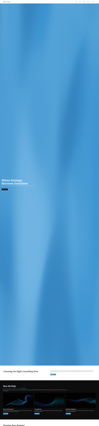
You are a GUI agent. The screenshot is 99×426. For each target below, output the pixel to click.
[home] (7, 1)
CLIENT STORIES (5, 189)
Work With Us (53, 374)
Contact (93, 1)
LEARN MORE (5, 413)
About (76, 1)
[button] (80, 2)
